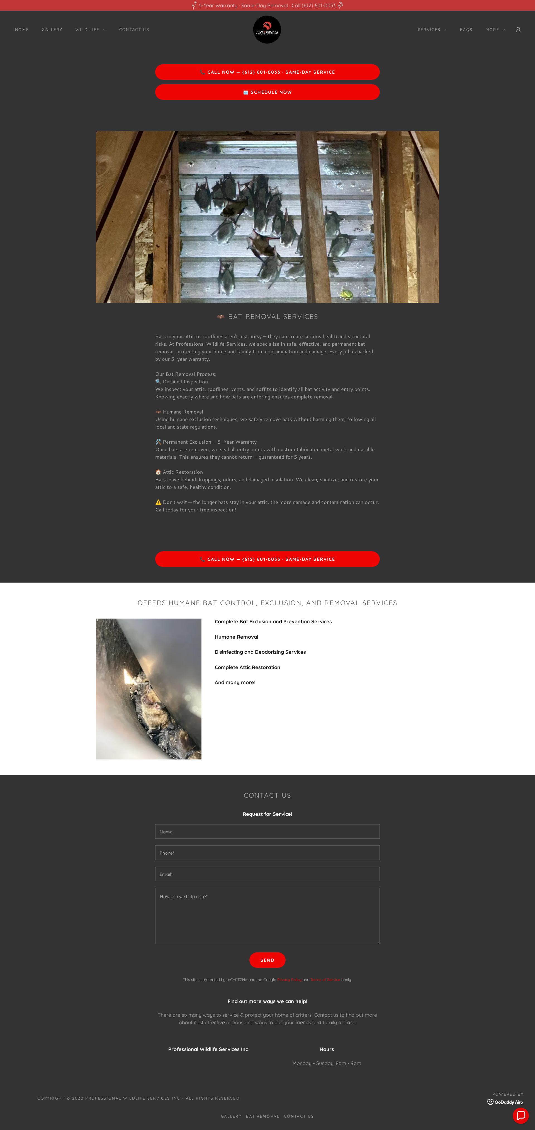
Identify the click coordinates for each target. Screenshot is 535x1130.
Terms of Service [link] (325, 979)
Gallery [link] (52, 29)
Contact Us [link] (134, 29)
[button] (89, 29)
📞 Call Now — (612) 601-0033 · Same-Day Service (267, 72)
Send (267, 960)
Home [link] (22, 29)
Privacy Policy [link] (289, 979)
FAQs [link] (466, 29)
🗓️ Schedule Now (267, 92)
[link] (267, 29)
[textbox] (267, 831)
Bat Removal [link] (262, 1116)
